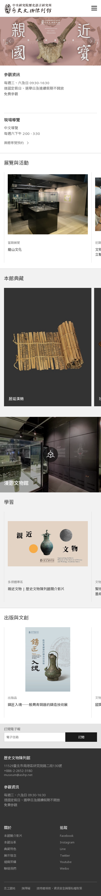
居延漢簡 (16, 398)
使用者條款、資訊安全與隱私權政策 (59, 888)
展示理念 (10, 855)
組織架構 (10, 862)
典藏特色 (10, 849)
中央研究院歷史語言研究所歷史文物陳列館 (27, 9)
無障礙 (26, 888)
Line (63, 849)
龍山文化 (15, 249)
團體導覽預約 (14, 143)
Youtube (66, 862)
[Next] (91, 41)
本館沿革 (10, 842)
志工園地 (9, 888)
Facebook (67, 836)
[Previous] (10, 41)
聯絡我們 (10, 868)
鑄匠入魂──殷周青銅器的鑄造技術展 (38, 704)
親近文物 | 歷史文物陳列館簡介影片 (36, 588)
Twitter (65, 855)
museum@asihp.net (18, 775)
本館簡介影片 (13, 836)
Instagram (67, 842)
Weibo (64, 868)
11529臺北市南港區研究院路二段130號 (33, 765)
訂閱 (81, 737)
